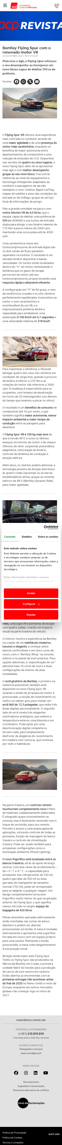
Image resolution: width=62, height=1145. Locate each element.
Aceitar (31, 593)
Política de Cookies (12, 1137)
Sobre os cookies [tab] (48, 536)
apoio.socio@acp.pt (31, 1053)
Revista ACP (31, 56)
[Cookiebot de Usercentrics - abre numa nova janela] (44, 527)
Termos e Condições (12, 1142)
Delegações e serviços (31, 1049)
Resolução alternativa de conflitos (31, 1090)
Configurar (29, 603)
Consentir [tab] (10, 536)
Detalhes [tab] (27, 536)
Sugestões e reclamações (31, 1086)
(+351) (31, 1034)
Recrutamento (31, 1081)
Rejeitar (31, 614)
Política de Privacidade (14, 1132)
